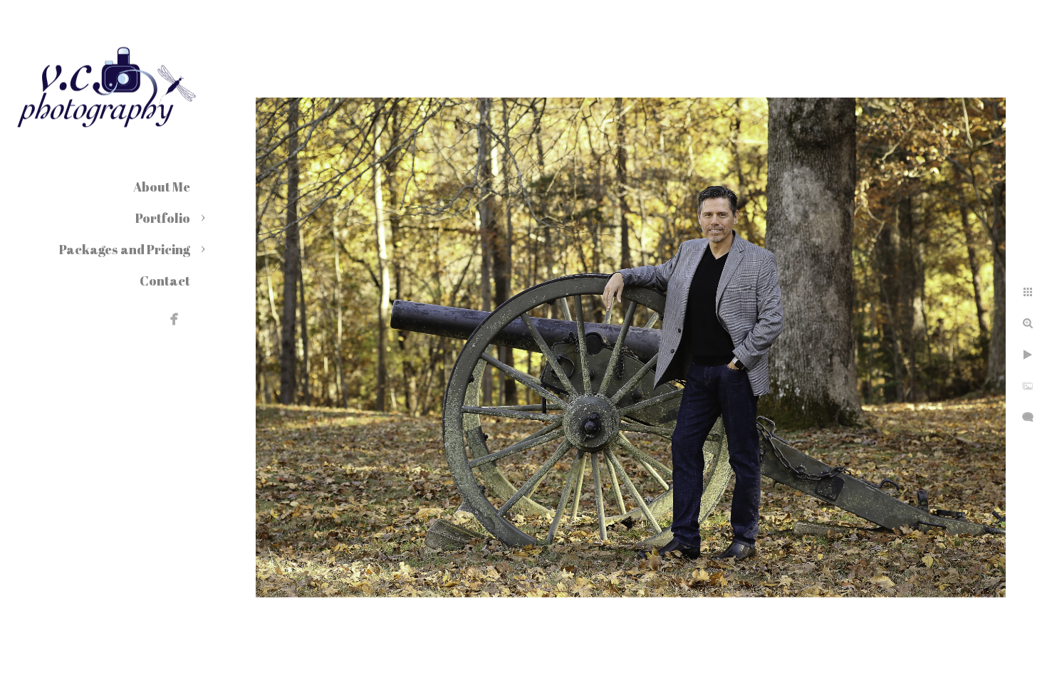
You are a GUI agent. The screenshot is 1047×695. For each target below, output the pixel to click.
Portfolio (162, 217)
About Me (161, 186)
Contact (165, 280)
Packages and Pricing (124, 249)
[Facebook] (174, 319)
